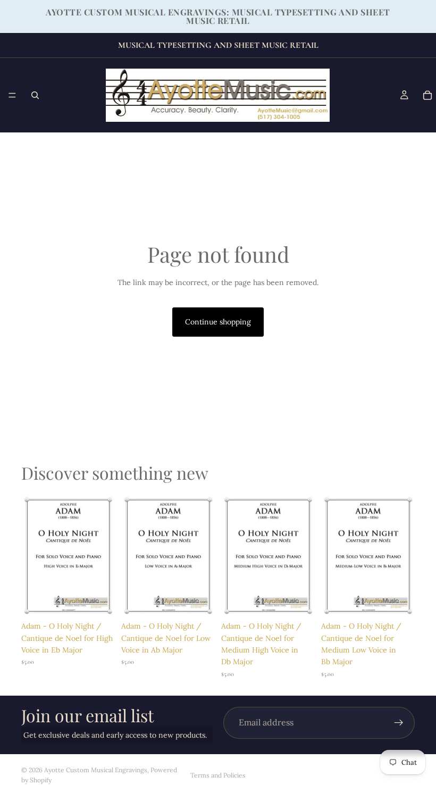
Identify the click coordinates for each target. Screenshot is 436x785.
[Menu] (12, 95)
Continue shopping (218, 322)
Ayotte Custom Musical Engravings (95, 770)
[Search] (35, 95)
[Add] (98, 599)
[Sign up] (399, 723)
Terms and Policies (218, 775)
